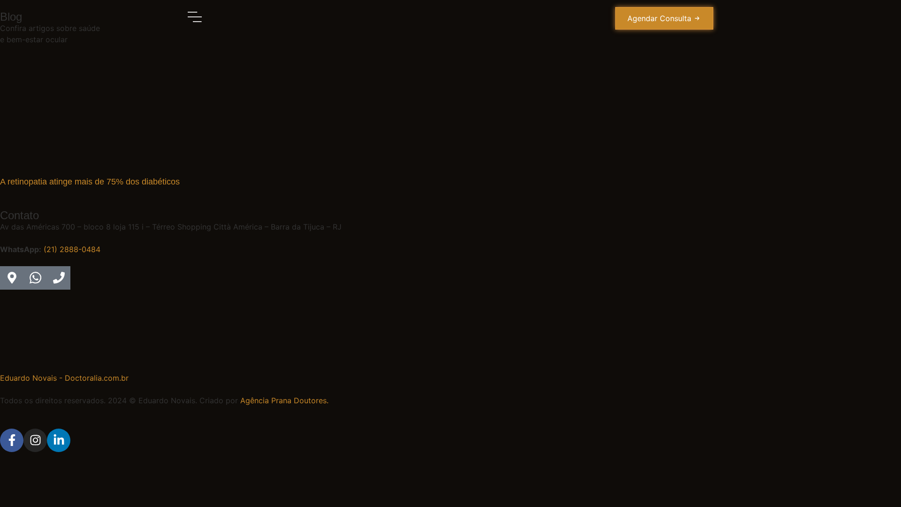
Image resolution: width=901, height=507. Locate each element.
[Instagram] (35, 440)
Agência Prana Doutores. (284, 400)
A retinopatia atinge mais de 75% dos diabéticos (90, 181)
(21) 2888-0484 (72, 249)
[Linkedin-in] (58, 440)
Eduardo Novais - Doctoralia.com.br (64, 378)
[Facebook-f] (11, 440)
